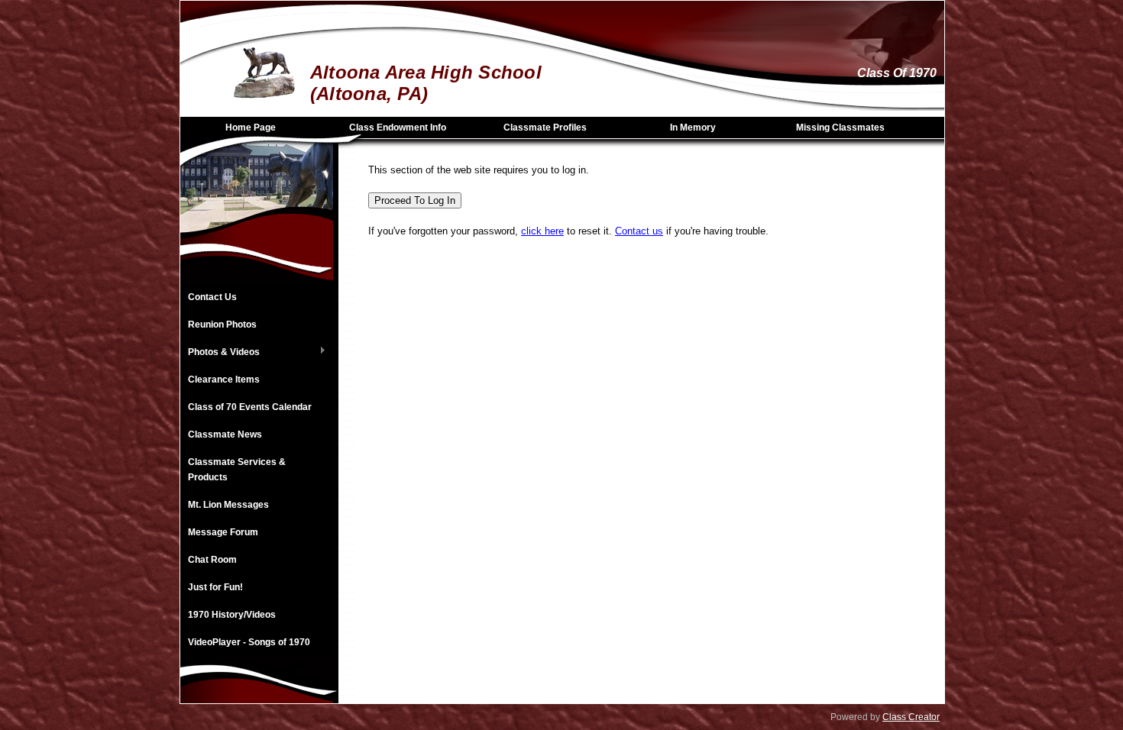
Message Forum (223, 532)
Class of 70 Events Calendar (250, 407)
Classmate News (225, 434)
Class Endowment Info (397, 127)
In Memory (693, 127)
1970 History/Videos (232, 614)
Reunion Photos (222, 324)
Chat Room (212, 559)
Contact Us (212, 297)
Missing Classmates (840, 127)
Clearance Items (224, 379)
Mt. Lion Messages (228, 504)
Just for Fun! (215, 587)
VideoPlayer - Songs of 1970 (249, 642)
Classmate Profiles (545, 127)
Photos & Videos (220, 353)
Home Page (250, 127)
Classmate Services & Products (237, 470)
